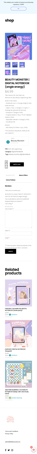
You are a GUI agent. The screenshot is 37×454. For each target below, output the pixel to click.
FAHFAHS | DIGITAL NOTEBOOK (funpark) (15, 350)
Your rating (9, 203)
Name (7, 230)
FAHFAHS (14, 314)
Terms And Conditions (11, 431)
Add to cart (17, 164)
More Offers (23, 175)
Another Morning (16, 398)
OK (18, 8)
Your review (9, 209)
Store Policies (10, 180)
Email (7, 238)
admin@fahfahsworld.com (12, 442)
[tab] (10, 175)
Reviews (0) (10, 175)
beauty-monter (14, 154)
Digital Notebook (17, 152)
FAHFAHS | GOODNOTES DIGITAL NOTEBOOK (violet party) (16, 310)
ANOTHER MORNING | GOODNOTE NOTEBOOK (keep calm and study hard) (17, 392)
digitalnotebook (25, 154)
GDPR (22, 4)
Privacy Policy (9, 433)
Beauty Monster (17, 141)
